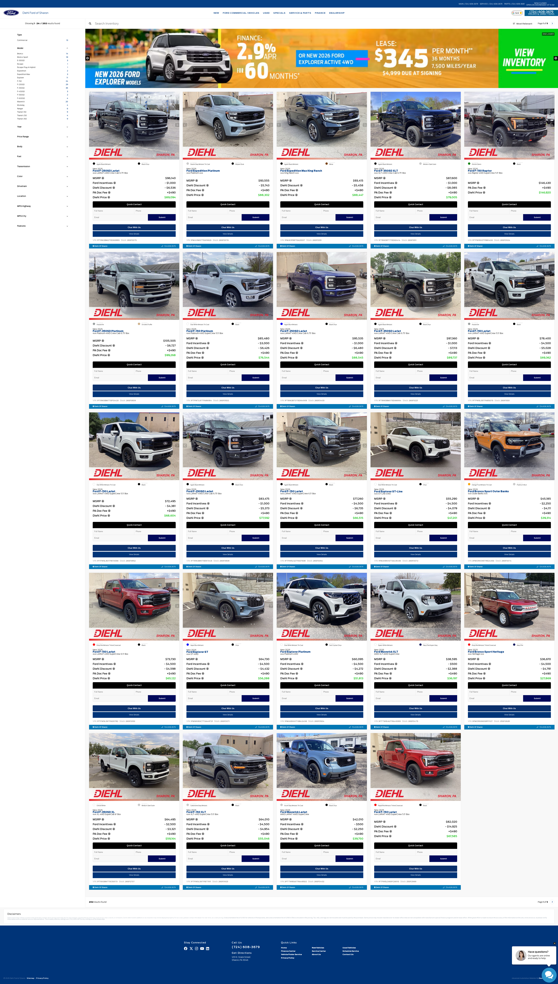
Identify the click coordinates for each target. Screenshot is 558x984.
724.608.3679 (170, 246)
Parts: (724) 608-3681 (514, 4)
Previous (87, 58)
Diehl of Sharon (100, 246)
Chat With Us (134, 227)
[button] (177, 124)
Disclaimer (548, 34)
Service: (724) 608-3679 (491, 4)
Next (556, 58)
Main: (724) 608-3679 (468, 4)
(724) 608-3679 (541, 12)
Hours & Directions (541, 14)
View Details (134, 234)
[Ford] (11, 13)
